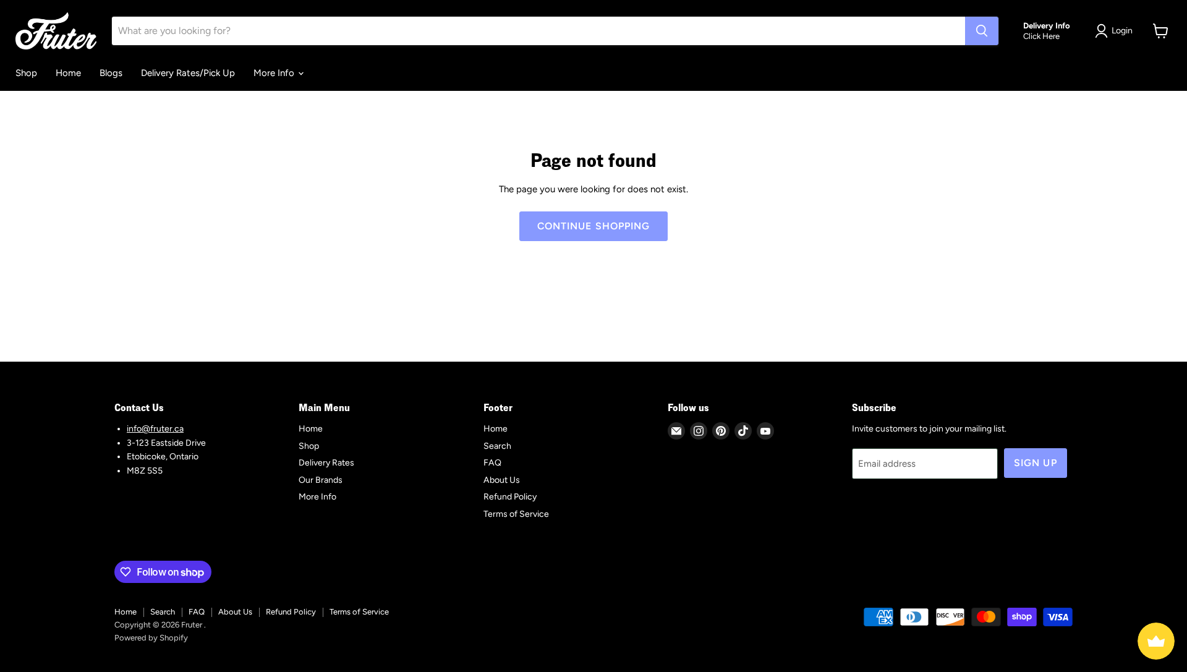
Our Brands (320, 480)
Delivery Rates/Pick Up (188, 73)
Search (497, 446)
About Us (501, 480)
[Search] (981, 31)
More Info (275, 73)
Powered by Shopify (151, 637)
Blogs (111, 73)
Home (68, 73)
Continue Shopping (593, 226)
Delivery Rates (326, 462)
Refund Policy (510, 496)
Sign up (1035, 463)
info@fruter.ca (155, 428)
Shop (26, 73)
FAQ (492, 462)
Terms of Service (516, 514)
